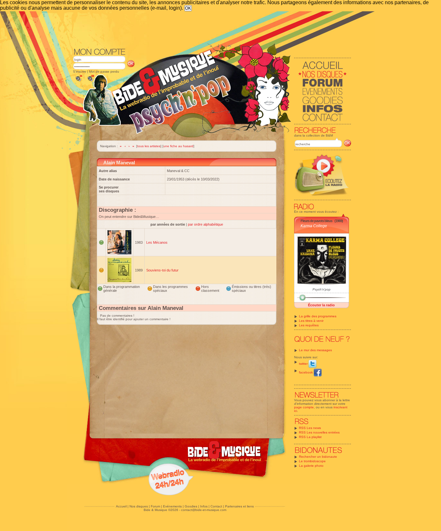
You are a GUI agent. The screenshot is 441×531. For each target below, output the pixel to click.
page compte (304, 407)
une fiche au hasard (178, 146)
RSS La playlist (310, 437)
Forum (155, 506)
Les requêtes (309, 325)
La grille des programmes (317, 316)
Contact (216, 506)
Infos (204, 506)
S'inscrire (79, 71)
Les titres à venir (311, 320)
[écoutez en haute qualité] (90, 81)
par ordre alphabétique (205, 224)
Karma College (314, 226)
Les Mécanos (157, 242)
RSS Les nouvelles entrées (319, 432)
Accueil (121, 506)
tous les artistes (148, 146)
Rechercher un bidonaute (318, 456)
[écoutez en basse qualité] (78, 81)
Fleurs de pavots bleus (316, 221)
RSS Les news (310, 428)
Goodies (191, 506)
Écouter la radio (321, 305)
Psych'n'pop (322, 289)
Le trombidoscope (312, 461)
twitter (304, 363)
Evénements (172, 506)
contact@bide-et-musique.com (203, 510)
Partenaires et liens (239, 506)
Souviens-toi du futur (162, 270)
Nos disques (138, 506)
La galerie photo (311, 465)
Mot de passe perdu (104, 71)
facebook (306, 372)
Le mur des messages (315, 350)
